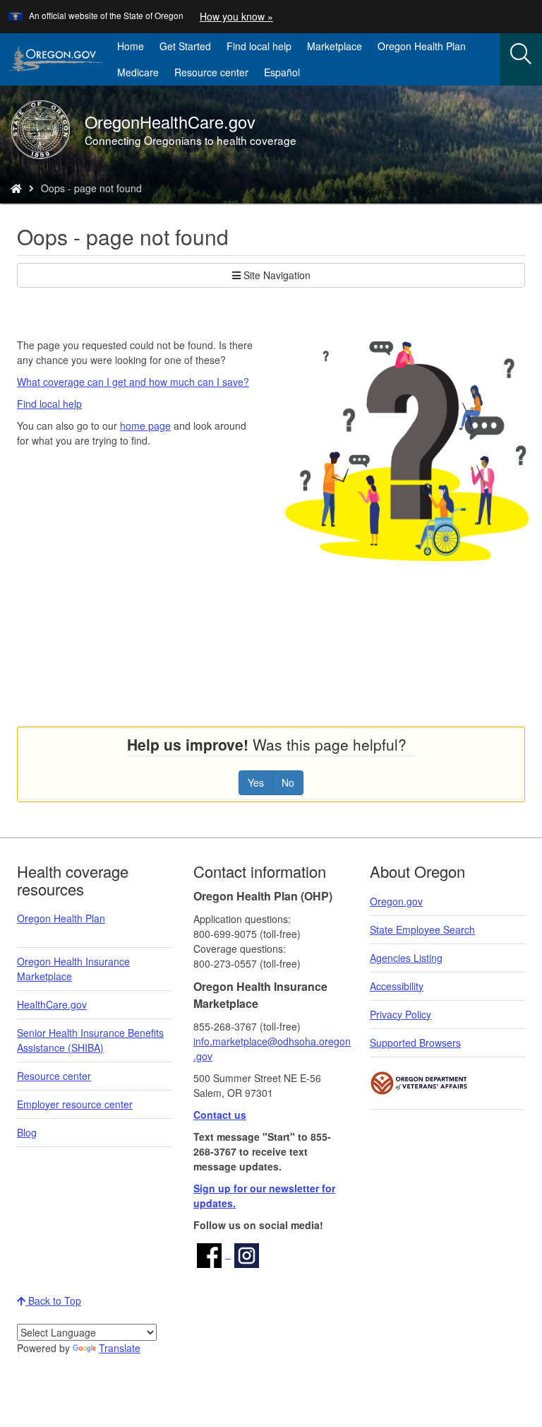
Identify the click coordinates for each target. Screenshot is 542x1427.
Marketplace (338, 48)
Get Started (185, 46)
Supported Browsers (415, 1042)
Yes (256, 782)
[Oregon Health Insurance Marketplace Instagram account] (247, 1254)
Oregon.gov (396, 901)
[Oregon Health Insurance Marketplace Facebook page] (212, 1254)
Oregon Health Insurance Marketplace (73, 968)
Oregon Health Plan (422, 46)
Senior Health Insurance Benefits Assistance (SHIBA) (90, 1040)
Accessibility (396, 986)
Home (130, 46)
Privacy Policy (400, 1014)
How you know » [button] (236, 16)
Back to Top (53, 1300)
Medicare (138, 72)
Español (282, 72)
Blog (27, 1132)
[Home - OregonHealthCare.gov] (16, 188)
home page (145, 425)
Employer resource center (75, 1104)
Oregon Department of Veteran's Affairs (419, 1083)
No (288, 782)
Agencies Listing (406, 958)
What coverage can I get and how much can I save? (133, 382)
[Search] (521, 54)
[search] (521, 59)
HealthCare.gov (52, 1004)
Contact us (219, 1115)
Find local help (259, 46)
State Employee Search (422, 929)
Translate (119, 1348)
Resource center (211, 72)
